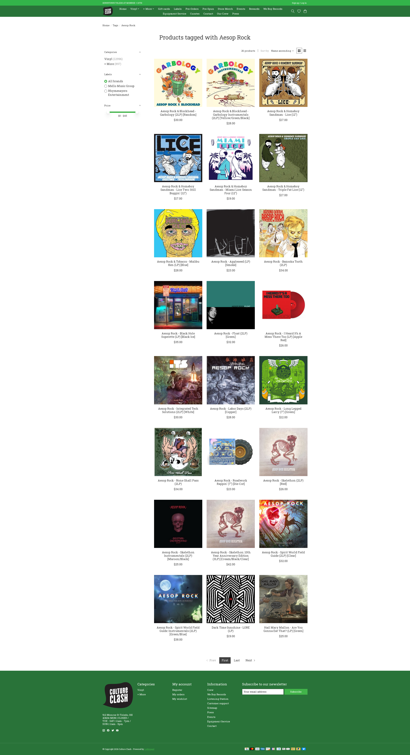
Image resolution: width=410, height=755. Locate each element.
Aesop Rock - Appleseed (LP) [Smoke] (230, 263)
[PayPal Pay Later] (298, 749)
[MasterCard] (252, 749)
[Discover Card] (268, 749)
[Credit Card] (247, 749)
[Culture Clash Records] (107, 11)
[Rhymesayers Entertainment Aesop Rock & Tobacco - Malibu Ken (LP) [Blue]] (178, 233)
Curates (195, 13)
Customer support (218, 703)
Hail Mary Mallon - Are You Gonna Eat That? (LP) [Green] (283, 629)
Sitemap (212, 707)
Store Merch (225, 8)
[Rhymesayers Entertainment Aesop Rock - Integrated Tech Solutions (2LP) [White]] (178, 380)
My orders (178, 694)
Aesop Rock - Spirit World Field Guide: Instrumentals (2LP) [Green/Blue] (178, 631)
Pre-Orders (192, 8)
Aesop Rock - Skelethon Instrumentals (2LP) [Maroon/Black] (178, 555)
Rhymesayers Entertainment (118, 93)
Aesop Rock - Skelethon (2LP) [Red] (283, 482)
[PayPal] (293, 749)
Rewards (254, 8)
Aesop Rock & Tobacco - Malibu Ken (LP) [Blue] (178, 263)
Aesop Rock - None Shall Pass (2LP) (178, 482)
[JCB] (273, 749)
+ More (109, 64)
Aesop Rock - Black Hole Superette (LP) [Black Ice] (178, 335)
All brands (115, 81)
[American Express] (263, 749)
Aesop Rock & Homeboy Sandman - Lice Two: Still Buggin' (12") (178, 190)
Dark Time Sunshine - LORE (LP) (231, 629)
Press (235, 13)
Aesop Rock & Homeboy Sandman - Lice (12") (283, 112)
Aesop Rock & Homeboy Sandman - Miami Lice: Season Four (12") (231, 190)
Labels (178, 8)
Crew (210, 689)
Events (241, 8)
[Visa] (257, 749)
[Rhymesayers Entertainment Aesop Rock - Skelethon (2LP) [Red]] (283, 452)
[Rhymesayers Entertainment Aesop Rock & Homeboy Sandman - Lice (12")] (283, 83)
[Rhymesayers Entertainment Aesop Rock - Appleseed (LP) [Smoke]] (231, 233)
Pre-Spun (208, 8)
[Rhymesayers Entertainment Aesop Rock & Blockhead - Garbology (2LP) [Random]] (178, 83)
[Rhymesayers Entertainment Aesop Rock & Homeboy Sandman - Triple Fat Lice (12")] (283, 158)
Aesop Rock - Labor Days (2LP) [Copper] (230, 410)
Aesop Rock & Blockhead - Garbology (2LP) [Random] (178, 112)
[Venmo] (304, 749)
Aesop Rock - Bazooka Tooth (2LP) (283, 263)
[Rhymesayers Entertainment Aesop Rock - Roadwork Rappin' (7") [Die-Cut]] (231, 452)
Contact (208, 13)
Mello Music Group (121, 86)
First (225, 660)
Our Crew (222, 13)
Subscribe (296, 691)
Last (237, 660)
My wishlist (179, 698)
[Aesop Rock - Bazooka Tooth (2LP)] (283, 233)
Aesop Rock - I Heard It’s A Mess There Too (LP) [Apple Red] (283, 337)
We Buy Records (272, 8)
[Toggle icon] (293, 11)
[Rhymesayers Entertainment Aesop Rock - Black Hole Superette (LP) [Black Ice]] (178, 305)
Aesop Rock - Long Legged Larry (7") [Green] (283, 410)
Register (177, 689)
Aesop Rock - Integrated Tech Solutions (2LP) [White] (178, 410)
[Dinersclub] (279, 749)
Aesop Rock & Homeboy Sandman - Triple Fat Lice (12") (283, 188)
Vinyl (108, 59)
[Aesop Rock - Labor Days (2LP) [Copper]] (231, 380)
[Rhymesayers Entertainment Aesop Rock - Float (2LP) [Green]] (231, 305)
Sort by (265, 50)
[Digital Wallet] (286, 749)
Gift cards (164, 8)
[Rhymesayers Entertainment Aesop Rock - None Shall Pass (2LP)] (178, 452)
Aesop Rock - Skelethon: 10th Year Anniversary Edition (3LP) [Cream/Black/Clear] (231, 555)
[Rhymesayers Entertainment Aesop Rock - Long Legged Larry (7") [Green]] (283, 380)
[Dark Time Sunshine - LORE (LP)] (231, 599)
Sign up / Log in (299, 3)
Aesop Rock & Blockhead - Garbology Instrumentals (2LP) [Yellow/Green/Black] (231, 114)
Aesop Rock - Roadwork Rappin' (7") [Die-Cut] (230, 482)
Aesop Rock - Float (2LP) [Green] (230, 335)
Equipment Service (174, 13)
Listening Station (218, 698)
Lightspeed (149, 749)
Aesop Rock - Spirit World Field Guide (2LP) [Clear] (283, 554)
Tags (115, 25)
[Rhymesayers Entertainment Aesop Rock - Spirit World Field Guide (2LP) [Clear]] (283, 524)
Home (123, 8)
